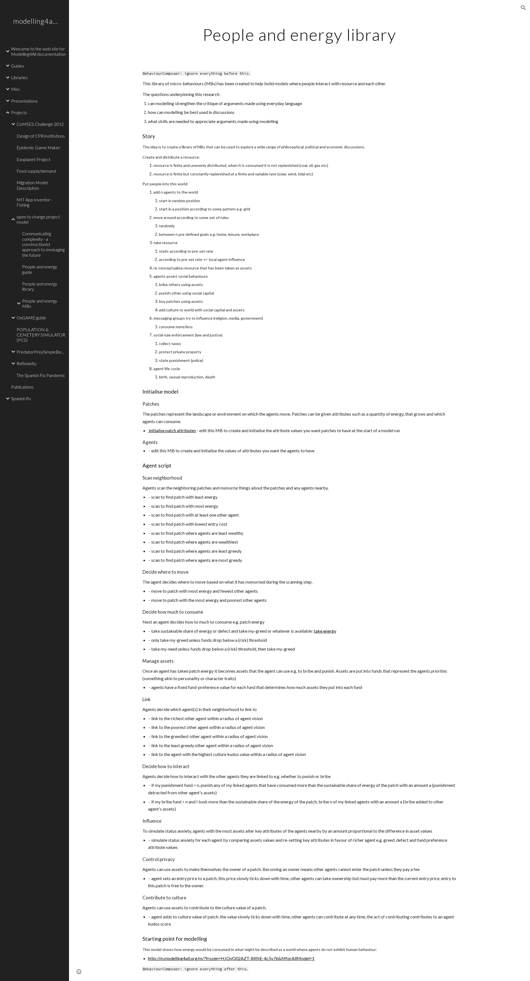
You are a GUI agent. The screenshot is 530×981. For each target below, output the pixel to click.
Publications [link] (22, 386)
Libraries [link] (19, 77)
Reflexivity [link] (26, 363)
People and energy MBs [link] (39, 303)
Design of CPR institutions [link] (41, 135)
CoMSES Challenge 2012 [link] (40, 124)
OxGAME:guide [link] (31, 317)
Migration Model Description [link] (32, 185)
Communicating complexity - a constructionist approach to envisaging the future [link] (43, 244)
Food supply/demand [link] (36, 170)
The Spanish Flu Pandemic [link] (41, 375)
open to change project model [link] (38, 219)
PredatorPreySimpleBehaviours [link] (41, 351)
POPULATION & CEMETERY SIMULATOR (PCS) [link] (41, 335)
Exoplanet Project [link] (34, 159)
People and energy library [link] (39, 286)
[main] (299, 34)
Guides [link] (17, 65)
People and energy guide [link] (39, 269)
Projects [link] (19, 112)
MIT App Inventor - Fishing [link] (34, 202)
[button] (523, 7)
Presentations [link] (24, 100)
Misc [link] (15, 89)
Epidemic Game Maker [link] (38, 147)
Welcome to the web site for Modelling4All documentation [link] (38, 51)
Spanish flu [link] (21, 398)
